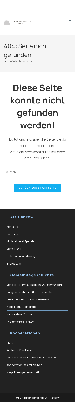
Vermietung (14, 249)
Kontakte (12, 226)
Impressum (14, 263)
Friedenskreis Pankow (20, 321)
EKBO (10, 343)
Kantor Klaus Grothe (19, 314)
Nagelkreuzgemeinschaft (23, 372)
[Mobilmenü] (70, 21)
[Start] (5, 61)
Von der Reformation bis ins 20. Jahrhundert (34, 285)
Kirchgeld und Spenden (21, 241)
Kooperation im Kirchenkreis (24, 365)
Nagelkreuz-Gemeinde (21, 307)
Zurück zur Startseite (37, 187)
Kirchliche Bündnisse (20, 350)
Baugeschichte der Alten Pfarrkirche (30, 292)
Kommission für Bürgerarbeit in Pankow (31, 357)
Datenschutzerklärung (21, 256)
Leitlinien (12, 234)
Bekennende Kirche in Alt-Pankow (28, 299)
